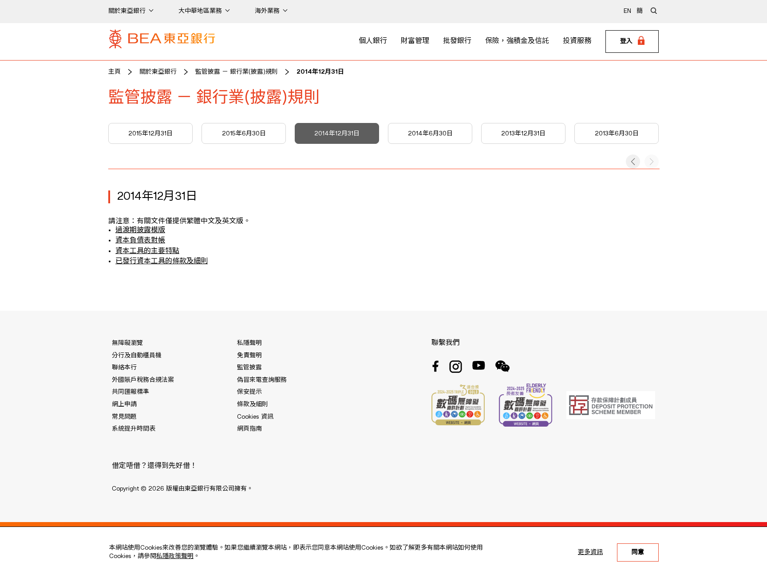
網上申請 (124, 404)
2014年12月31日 (320, 72)
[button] (633, 161)
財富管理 (415, 41)
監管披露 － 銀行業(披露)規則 (236, 72)
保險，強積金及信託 (517, 41)
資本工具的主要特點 (147, 251)
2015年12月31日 (150, 134)
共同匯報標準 (130, 392)
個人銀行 (373, 41)
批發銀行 (457, 41)
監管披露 (249, 367)
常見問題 (124, 417)
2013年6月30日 (617, 134)
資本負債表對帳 (140, 240)
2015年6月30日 (244, 134)
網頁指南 (249, 429)
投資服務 (577, 41)
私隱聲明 (249, 343)
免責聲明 (249, 355)
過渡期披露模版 (140, 230)
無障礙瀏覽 (127, 343)
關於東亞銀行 (158, 72)
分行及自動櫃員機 (137, 355)
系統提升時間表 (133, 429)
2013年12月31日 (523, 134)
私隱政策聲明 (175, 556)
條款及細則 (252, 404)
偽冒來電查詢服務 (262, 380)
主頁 (114, 72)
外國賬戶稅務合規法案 (143, 380)
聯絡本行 (124, 367)
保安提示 (249, 392)
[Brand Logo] (162, 41)
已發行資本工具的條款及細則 (161, 261)
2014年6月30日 (430, 134)
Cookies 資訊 (255, 417)
